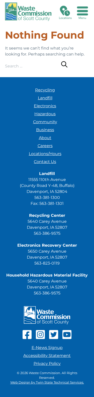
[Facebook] (27, 337)
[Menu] (82, 11)
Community (45, 121)
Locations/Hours (45, 153)
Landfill (45, 98)
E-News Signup (47, 347)
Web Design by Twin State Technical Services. (47, 382)
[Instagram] (40, 337)
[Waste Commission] (28, 11)
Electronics (45, 106)
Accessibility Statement (47, 355)
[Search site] (64, 65)
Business (45, 129)
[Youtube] (66, 337)
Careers (45, 145)
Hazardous (45, 114)
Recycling (45, 90)
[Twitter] (53, 337)
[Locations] (65, 11)
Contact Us (45, 161)
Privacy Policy (47, 363)
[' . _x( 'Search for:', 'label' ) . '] (33, 66)
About (45, 137)
